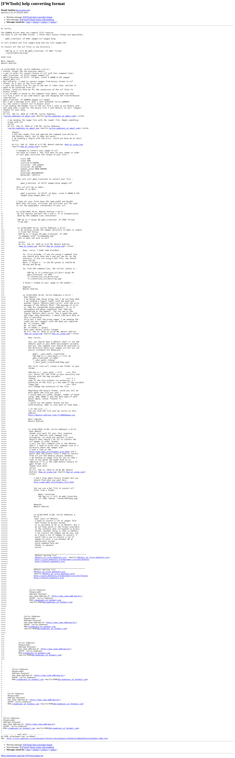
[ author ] (53, 22)
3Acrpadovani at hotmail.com (57, 602)
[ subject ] (44, 22)
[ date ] (28, 22)
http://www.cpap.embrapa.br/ (67, 596)
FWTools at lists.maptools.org (50, 557)
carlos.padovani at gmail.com (19, 116)
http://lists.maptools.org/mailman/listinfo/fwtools (62, 559)
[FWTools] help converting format (37, 17)
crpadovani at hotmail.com (47, 600)
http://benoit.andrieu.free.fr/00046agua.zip (51, 415)
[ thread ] (36, 22)
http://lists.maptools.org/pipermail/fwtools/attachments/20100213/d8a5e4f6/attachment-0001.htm (57, 738)
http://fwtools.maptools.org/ (50, 561)
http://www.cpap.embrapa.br (40, 724)
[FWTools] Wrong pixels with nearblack (37, 19)
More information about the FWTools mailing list (22, 755)
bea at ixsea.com (23, 10)
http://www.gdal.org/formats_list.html (49, 452)
